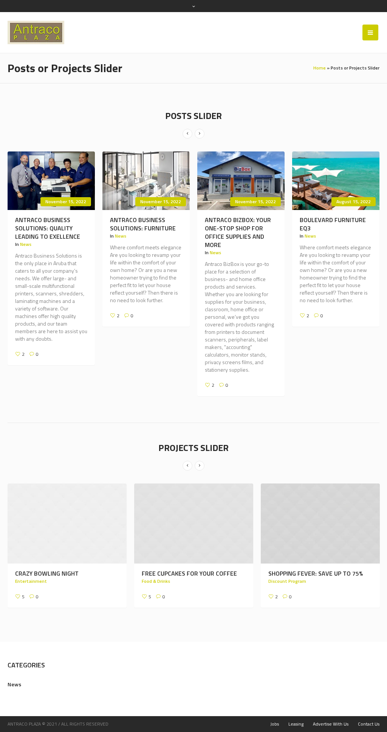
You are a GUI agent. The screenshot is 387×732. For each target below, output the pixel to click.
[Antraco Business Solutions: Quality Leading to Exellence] (51, 180)
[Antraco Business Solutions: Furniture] (146, 180)
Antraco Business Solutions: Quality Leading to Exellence (47, 228)
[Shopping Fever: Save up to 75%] (200, 523)
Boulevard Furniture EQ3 (333, 224)
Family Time (288, 589)
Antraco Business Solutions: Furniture (143, 224)
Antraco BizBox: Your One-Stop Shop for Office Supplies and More (238, 232)
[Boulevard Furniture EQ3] (335, 180)
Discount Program (167, 581)
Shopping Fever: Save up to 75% (196, 573)
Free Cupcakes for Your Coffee (69, 573)
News (25, 244)
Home (319, 67)
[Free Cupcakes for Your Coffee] (73, 523)
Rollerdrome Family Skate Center (315, 577)
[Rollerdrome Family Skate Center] (327, 523)
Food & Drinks (36, 581)
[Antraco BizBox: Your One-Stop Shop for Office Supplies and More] (241, 180)
